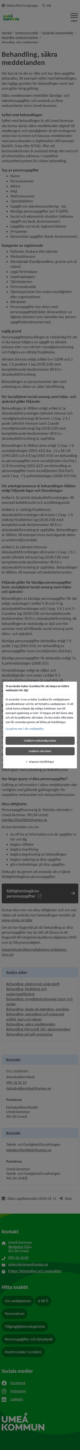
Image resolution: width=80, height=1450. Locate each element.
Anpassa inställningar (41, 762)
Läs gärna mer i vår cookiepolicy (25, 729)
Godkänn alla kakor (40, 751)
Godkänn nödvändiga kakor (40, 740)
